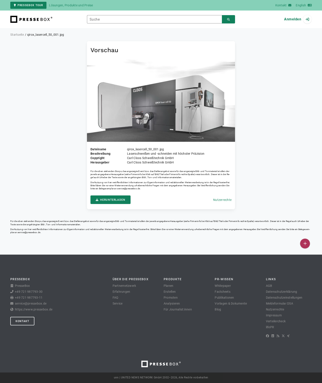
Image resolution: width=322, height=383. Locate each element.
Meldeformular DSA (279, 303)
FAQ (116, 297)
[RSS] (278, 336)
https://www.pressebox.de (33, 309)
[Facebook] (267, 336)
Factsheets (222, 291)
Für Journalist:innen (178, 309)
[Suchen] (228, 19)
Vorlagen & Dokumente (231, 303)
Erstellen (170, 291)
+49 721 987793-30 (28, 291)
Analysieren (172, 303)
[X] (283, 336)
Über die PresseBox (131, 279)
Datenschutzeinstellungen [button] (284, 297)
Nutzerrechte (222, 200)
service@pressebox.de (128, 188)
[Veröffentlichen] (305, 243)
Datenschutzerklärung (281, 291)
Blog (218, 309)
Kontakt (22, 321)
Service (118, 303)
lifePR (270, 327)
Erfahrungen (121, 291)
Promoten (171, 297)
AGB (269, 285)
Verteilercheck (276, 321)
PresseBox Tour (30, 5)
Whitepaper (223, 285)
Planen (168, 285)
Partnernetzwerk (124, 285)
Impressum (274, 315)
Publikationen (224, 297)
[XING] (288, 336)
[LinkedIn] (272, 336)
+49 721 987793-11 (28, 297)
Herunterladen (112, 199)
